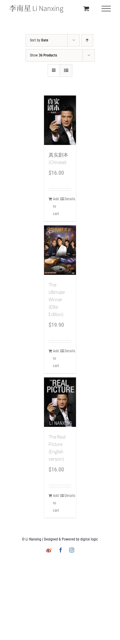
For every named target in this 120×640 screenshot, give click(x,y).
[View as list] (66, 70)
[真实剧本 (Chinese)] (60, 120)
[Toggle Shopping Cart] (86, 8)
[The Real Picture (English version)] (60, 402)
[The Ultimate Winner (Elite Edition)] (60, 250)
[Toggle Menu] (106, 8)
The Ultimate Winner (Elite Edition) (57, 299)
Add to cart (56, 206)
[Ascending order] (87, 40)
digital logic (89, 539)
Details (68, 199)
